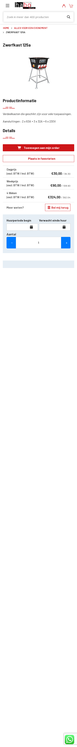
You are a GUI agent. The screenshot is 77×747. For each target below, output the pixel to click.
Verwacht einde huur (53, 220)
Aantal (11, 234)
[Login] (64, 6)
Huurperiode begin (19, 220)
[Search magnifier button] (68, 17)
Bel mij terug (59, 207)
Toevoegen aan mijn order (41, 147)
